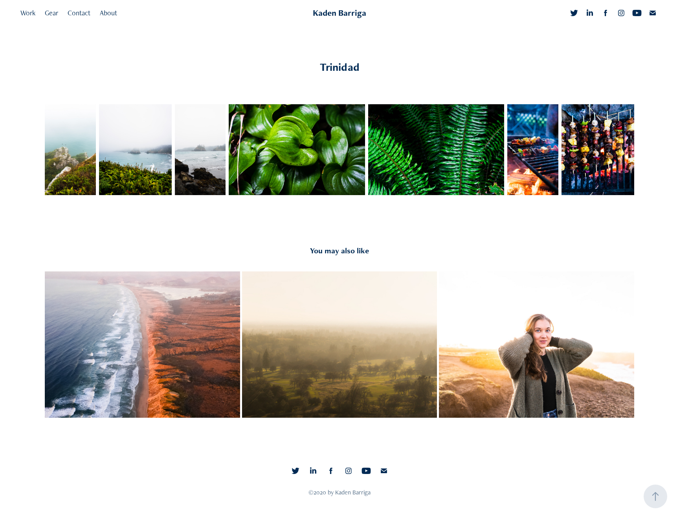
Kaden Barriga (339, 12)
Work (27, 12)
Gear (51, 12)
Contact (79, 12)
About (108, 12)
